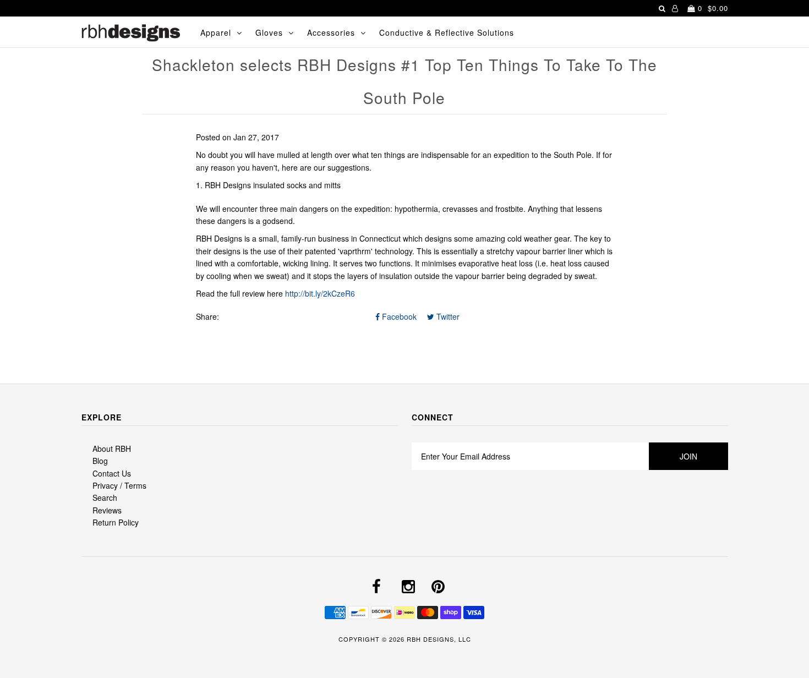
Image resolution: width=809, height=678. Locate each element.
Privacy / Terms (119, 485)
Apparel (215, 32)
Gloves (269, 32)
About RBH (111, 448)
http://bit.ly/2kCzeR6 (320, 293)
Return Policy (115, 522)
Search (104, 497)
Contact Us (111, 473)
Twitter (447, 316)
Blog (100, 460)
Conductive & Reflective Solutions (446, 32)
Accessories (331, 32)
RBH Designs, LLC (439, 639)
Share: (207, 316)
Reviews (107, 510)
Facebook (398, 316)
